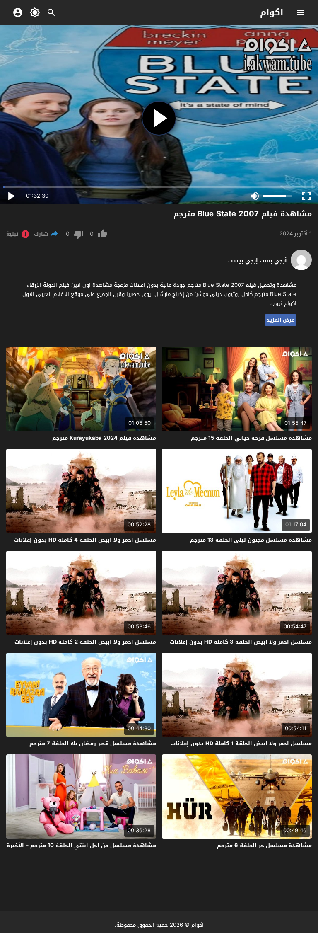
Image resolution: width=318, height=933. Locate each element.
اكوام (271, 12)
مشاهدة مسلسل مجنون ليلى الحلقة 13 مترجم (251, 540)
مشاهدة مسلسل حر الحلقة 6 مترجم (264, 845)
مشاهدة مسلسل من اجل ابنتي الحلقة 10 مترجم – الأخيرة (81, 845)
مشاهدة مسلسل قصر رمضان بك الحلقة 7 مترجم (92, 743)
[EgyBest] (301, 268)
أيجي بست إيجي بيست (257, 261)
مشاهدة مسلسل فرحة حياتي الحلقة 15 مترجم (251, 438)
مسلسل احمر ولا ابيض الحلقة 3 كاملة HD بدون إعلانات (241, 642)
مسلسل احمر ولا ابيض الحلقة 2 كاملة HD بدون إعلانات (85, 642)
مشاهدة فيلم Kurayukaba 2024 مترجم (104, 438)
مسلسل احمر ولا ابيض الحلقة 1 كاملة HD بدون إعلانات (241, 743)
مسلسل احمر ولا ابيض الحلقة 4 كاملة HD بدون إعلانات (85, 540)
